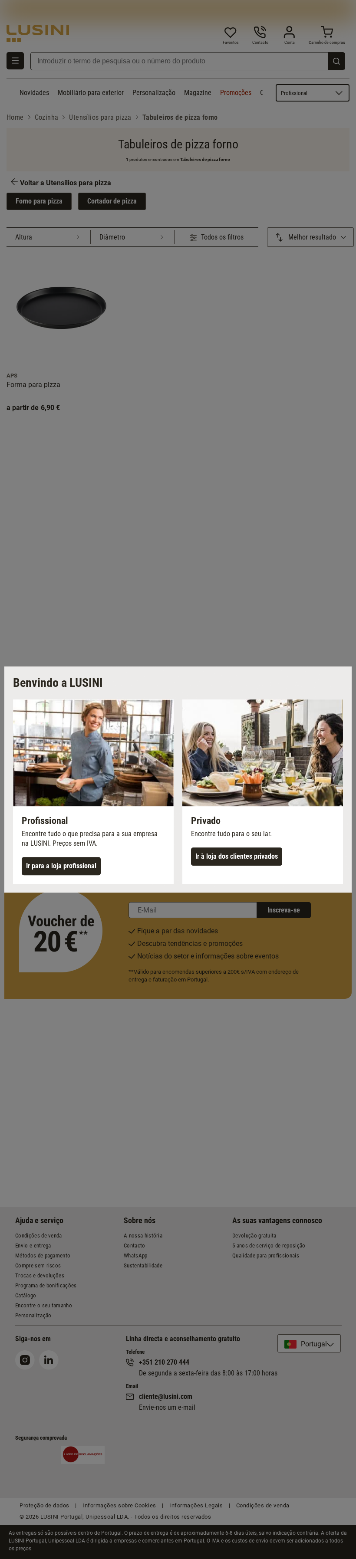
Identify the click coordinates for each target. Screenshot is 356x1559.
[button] (93, 791)
